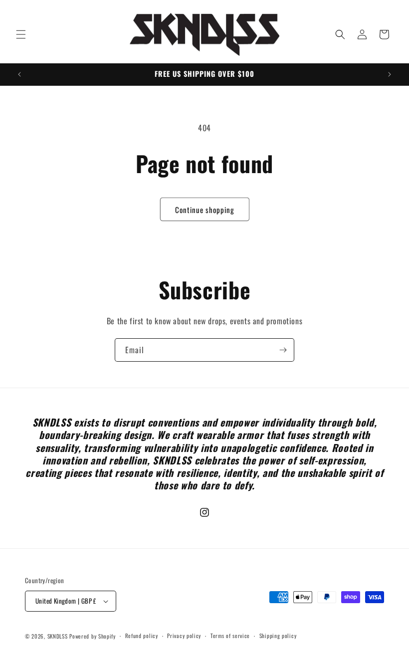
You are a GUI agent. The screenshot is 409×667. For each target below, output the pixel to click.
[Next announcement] (390, 74)
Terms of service (230, 636)
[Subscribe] (283, 350)
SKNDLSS (57, 636)
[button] (21, 34)
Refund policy (141, 636)
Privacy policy (184, 636)
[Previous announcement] (19, 74)
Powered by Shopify (92, 636)
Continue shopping (204, 209)
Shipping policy (278, 636)
